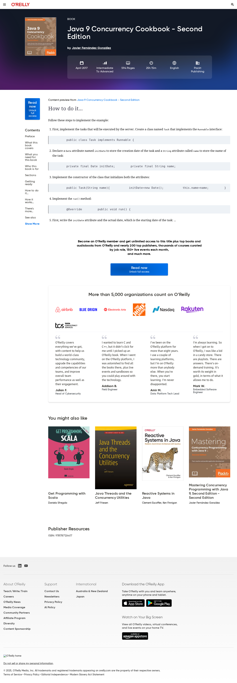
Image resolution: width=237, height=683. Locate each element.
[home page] (20, 4)
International (86, 584)
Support (50, 584)
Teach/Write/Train (15, 591)
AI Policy (49, 607)
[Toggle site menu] (4, 4)
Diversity (9, 623)
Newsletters (51, 596)
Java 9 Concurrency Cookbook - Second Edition (108, 99)
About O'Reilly (14, 584)
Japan (80, 596)
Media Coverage (14, 607)
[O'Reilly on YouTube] (26, 565)
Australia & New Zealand (92, 591)
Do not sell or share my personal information (28, 663)
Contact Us (51, 591)
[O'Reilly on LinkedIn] (20, 565)
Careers (8, 596)
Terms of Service (12, 674)
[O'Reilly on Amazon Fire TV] (135, 639)
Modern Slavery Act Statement (87, 674)
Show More (32, 223)
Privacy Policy (53, 602)
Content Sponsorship (17, 629)
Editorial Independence (54, 674)
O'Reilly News (11, 602)
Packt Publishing (197, 69)
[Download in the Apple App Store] (133, 606)
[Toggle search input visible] (232, 4)
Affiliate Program (14, 618)
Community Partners (16, 612)
